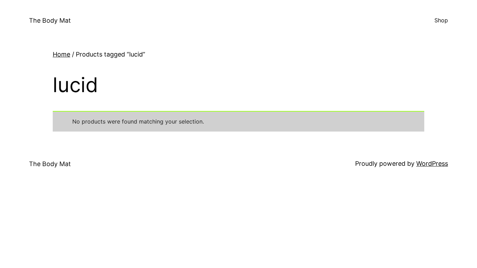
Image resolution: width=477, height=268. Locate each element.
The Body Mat (50, 20)
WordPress (432, 163)
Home (61, 54)
